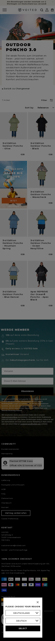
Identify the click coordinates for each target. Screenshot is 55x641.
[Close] (37, 602)
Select (23, 628)
